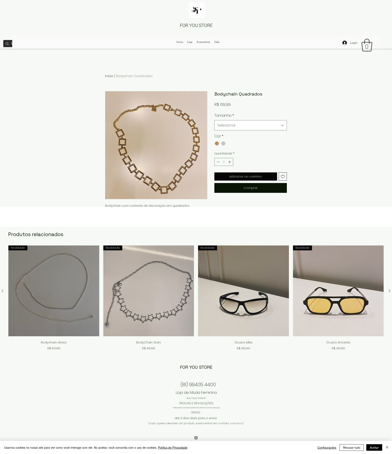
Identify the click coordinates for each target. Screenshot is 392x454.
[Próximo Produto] (389, 290)
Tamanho (224, 115)
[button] (367, 45)
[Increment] (230, 162)
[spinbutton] (223, 162)
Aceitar (374, 447)
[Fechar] (387, 447)
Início (109, 76)
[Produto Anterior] (2, 290)
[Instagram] (196, 438)
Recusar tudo (351, 447)
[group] (196, 298)
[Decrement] (217, 162)
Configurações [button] (326, 447)
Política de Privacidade (172, 447)
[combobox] (250, 125)
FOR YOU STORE (196, 25)
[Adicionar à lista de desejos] (283, 176)
